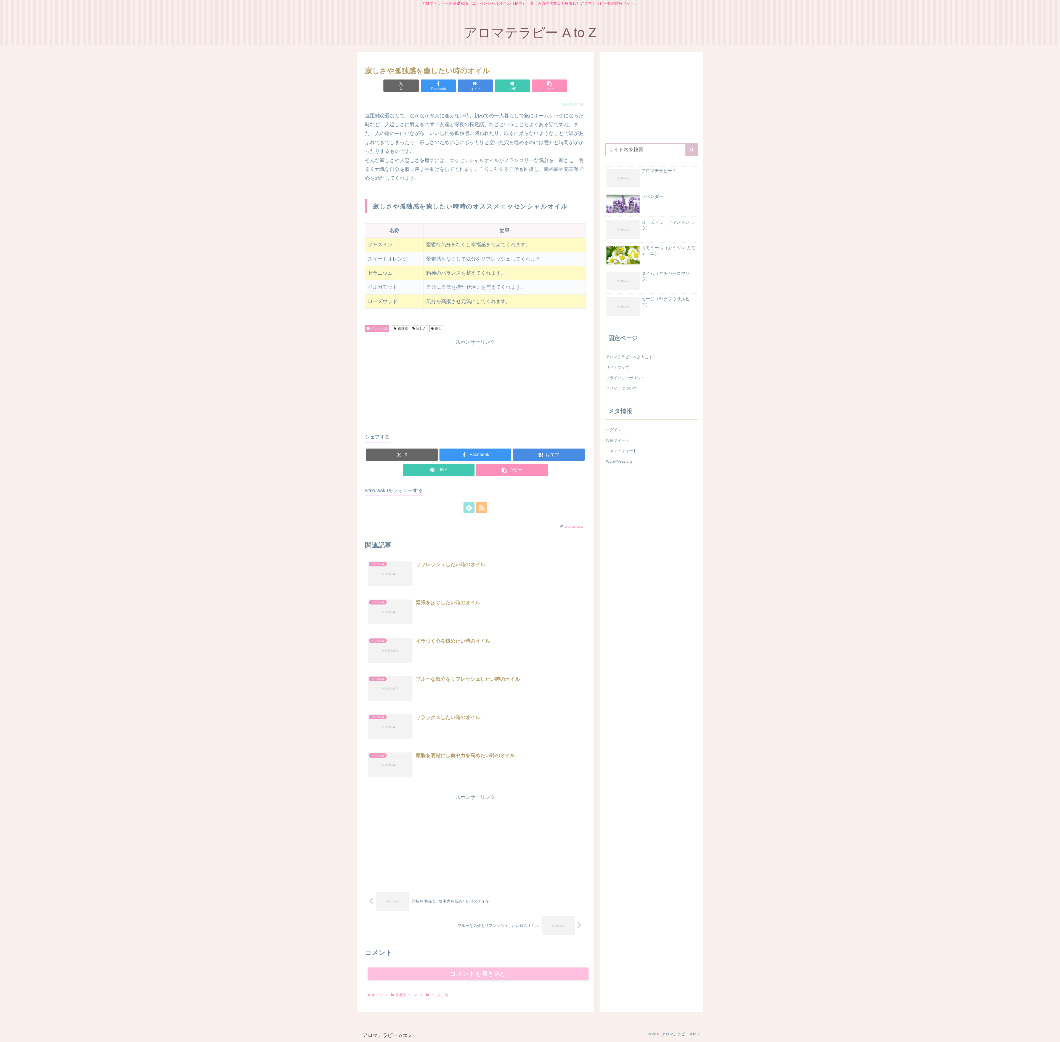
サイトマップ (617, 367)
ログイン (613, 430)
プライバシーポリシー (625, 378)
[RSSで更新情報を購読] (481, 507)
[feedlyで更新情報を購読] (469, 507)
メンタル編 (379, 328)
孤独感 (403, 328)
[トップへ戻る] (1051, 1033)
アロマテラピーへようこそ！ (631, 357)
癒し (438, 328)
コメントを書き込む (478, 973)
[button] (549, 85)
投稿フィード (617, 440)
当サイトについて (621, 388)
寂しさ (421, 328)
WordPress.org (619, 461)
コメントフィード (621, 451)
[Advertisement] (475, 385)
